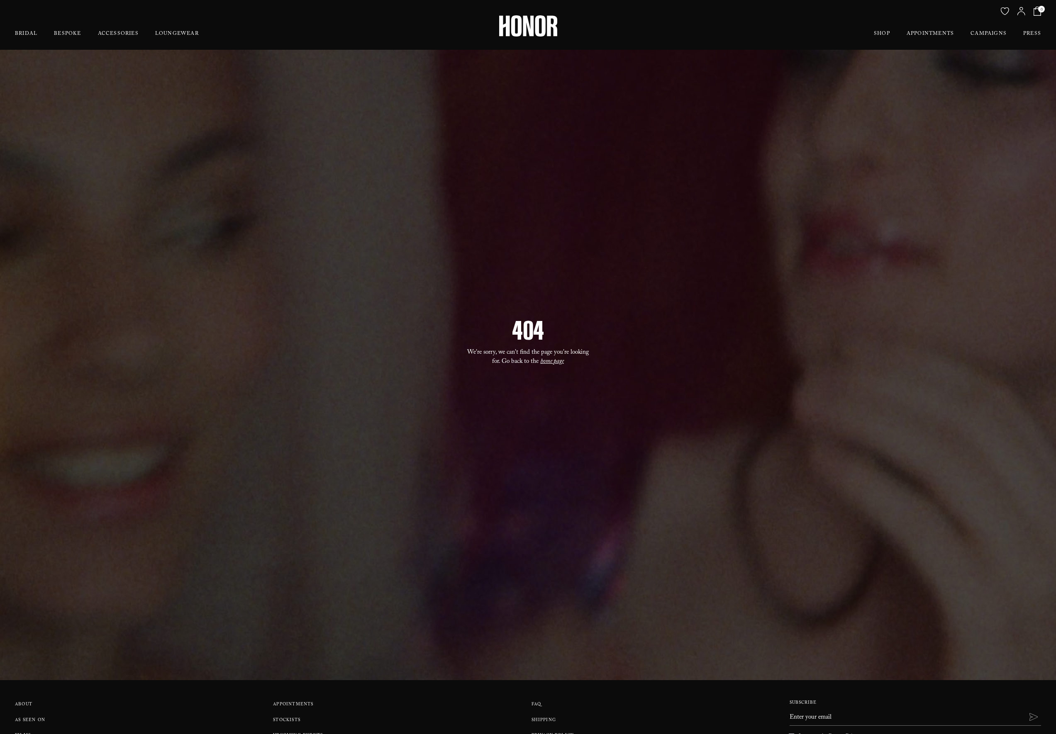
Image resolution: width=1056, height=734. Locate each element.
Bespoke (67, 34)
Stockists (286, 720)
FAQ (536, 705)
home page (552, 362)
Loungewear (177, 34)
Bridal (26, 34)
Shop (882, 34)
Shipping (544, 720)
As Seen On (30, 720)
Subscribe (803, 703)
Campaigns (989, 34)
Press (1032, 34)
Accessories (118, 34)
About (23, 705)
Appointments (930, 34)
